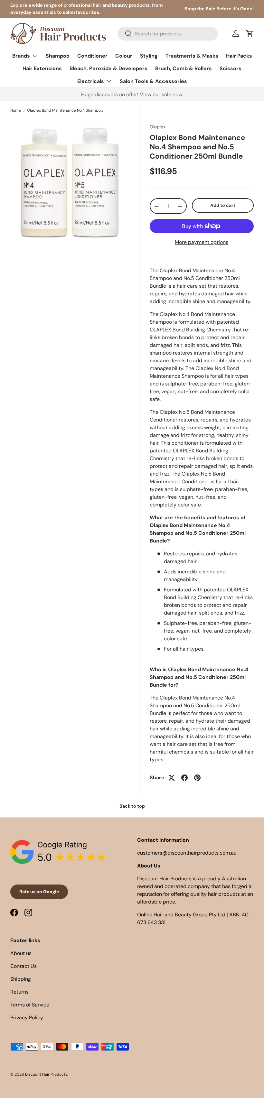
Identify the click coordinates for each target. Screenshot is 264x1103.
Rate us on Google (39, 891)
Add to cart (222, 205)
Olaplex (157, 127)
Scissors (230, 68)
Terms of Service (29, 1004)
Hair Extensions (42, 68)
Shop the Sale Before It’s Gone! (219, 9)
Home (15, 110)
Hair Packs (239, 55)
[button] (250, 33)
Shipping (20, 979)
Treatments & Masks (191, 55)
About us (21, 953)
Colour (123, 55)
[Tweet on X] (171, 777)
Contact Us (23, 966)
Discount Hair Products (46, 1074)
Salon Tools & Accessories (153, 81)
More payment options (201, 242)
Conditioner (92, 55)
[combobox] (168, 34)
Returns (19, 991)
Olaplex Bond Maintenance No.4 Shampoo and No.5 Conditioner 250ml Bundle (65, 110)
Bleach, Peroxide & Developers (108, 68)
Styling (149, 55)
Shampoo (58, 55)
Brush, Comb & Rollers (183, 68)
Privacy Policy (26, 1017)
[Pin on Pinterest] (197, 777)
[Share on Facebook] (184, 777)
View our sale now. (161, 94)
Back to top (132, 806)
